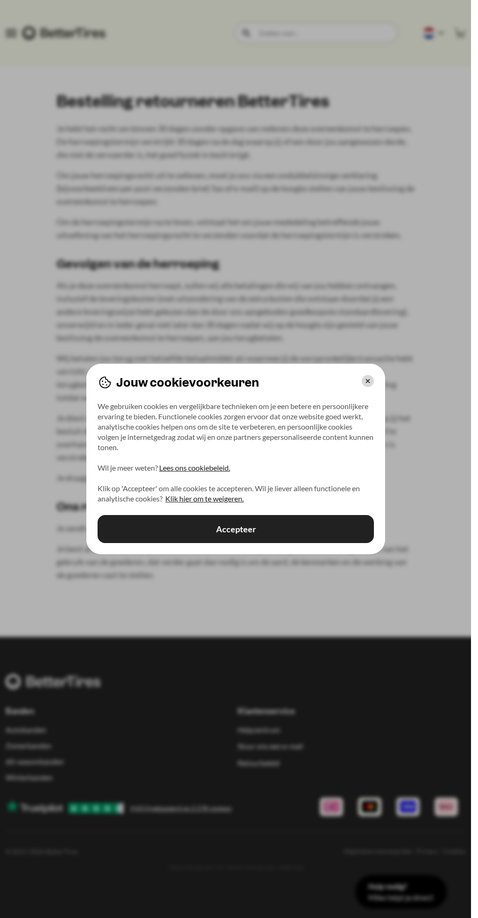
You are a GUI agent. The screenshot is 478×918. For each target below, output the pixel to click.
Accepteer (235, 529)
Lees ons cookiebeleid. (194, 467)
